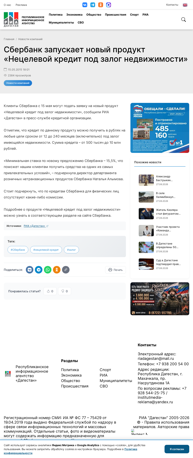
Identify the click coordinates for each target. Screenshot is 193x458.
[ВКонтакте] (85, 5)
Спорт (134, 14)
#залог (71, 249)
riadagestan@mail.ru (156, 358)
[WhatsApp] (47, 269)
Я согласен (177, 449)
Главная (9, 39)
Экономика (74, 14)
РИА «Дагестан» (35, 225)
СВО (81, 22)
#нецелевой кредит (46, 249)
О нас (7, 4)
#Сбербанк (18, 249)
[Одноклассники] (100, 5)
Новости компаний (30, 39)
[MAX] (108, 5)
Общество (93, 14)
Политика (56, 14)
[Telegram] (93, 5)
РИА (145, 14)
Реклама (21, 4)
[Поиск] (183, 19)
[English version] (185, 5)
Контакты (172, 4)
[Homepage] (24, 19)
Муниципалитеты (61, 22)
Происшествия (115, 14)
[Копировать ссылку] (66, 269)
